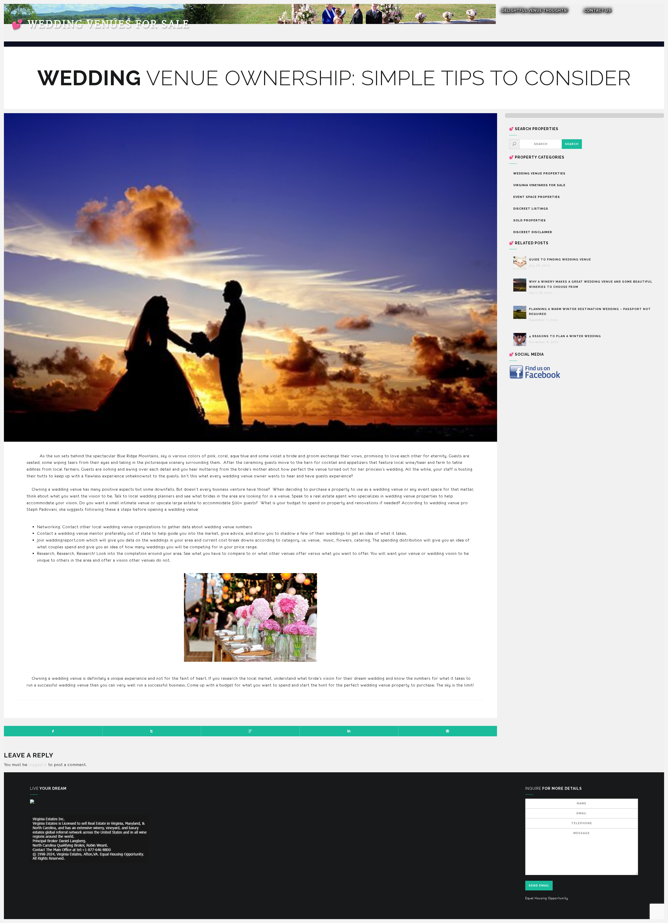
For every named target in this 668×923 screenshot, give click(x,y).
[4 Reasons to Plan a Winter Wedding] (521, 339)
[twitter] (152, 731)
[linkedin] (349, 731)
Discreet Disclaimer (532, 232)
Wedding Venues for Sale (100, 24)
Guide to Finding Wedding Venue (560, 259)
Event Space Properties (536, 197)
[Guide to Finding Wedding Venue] (521, 262)
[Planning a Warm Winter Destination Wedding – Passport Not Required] (521, 312)
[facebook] (53, 731)
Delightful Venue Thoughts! (535, 10)
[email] (447, 731)
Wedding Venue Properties (539, 173)
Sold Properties (529, 220)
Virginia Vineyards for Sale (539, 185)
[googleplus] (250, 731)
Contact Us (597, 10)
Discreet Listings (530, 208)
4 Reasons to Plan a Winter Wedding (565, 336)
